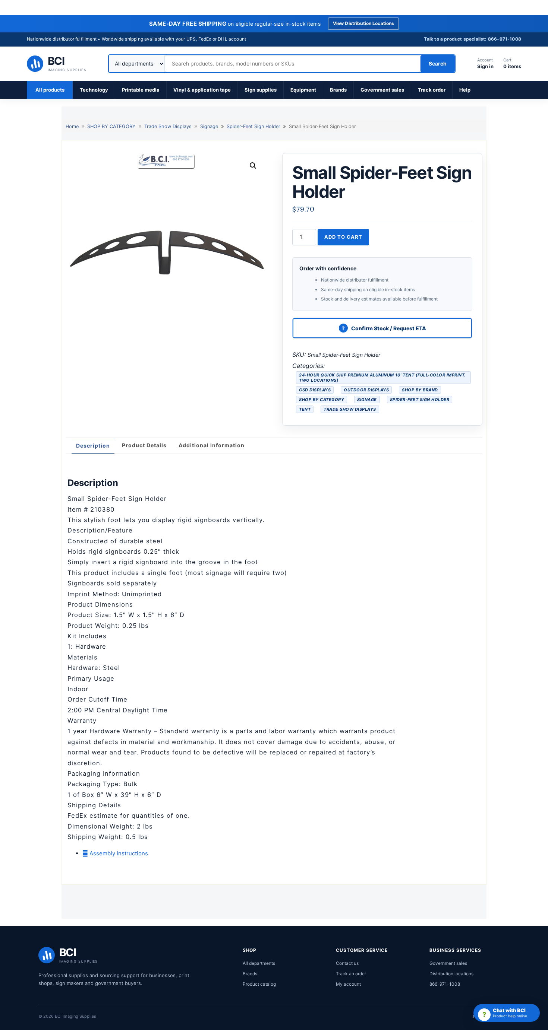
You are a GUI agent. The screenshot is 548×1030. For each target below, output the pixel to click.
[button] (253, 165)
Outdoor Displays (366, 389)
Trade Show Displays (168, 126)
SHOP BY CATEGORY (111, 126)
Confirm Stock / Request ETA (388, 328)
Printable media (141, 90)
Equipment (303, 90)
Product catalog (259, 984)
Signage (209, 126)
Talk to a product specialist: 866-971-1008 (472, 39)
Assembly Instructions (118, 853)
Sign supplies (261, 90)
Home (72, 126)
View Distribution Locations (363, 23)
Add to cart (343, 237)
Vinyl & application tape (202, 90)
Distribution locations (451, 973)
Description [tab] (93, 445)
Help (464, 90)
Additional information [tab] (212, 445)
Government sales (382, 90)
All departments (259, 963)
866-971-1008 (444, 984)
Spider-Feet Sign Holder (253, 126)
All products (49, 90)
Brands (338, 90)
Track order (431, 90)
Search (438, 63)
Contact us (347, 963)
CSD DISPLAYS (315, 389)
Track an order (351, 973)
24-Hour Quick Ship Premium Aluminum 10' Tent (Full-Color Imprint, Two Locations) (382, 377)
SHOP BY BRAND (420, 389)
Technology (94, 90)
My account (348, 984)
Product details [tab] (144, 445)
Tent (305, 409)
